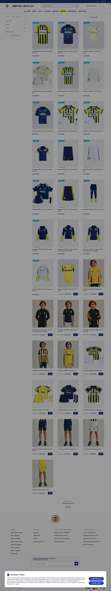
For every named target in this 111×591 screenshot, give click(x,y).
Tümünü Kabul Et (96, 579)
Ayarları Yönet (96, 583)
